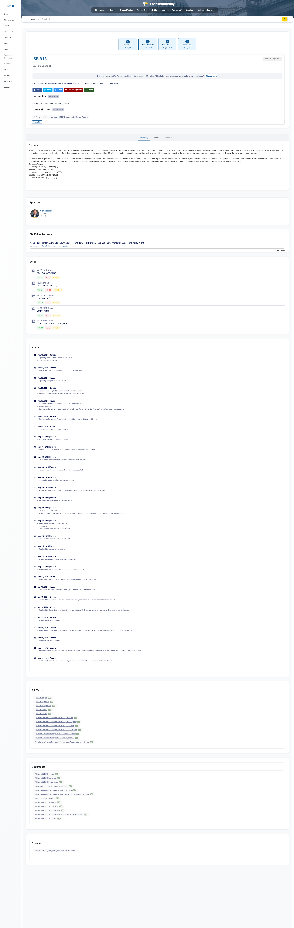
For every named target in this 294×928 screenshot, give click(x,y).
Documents (8, 81)
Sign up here (211, 76)
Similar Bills (8, 32)
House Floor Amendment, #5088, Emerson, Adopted (57, 738)
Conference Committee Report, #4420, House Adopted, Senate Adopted (62, 117)
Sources (7, 87)
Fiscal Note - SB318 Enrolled (48, 818)
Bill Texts (7, 75)
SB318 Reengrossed (45, 706)
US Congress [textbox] (29, 19)
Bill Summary (9, 20)
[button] (289, 19)
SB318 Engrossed (44, 702)
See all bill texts (58, 109)
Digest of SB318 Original (46, 774)
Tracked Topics (126, 10)
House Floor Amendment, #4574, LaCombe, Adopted (57, 734)
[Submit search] (284, 19)
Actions (6, 70)
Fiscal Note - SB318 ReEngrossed (50, 810)
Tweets (6, 26)
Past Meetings (9, 64)
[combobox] (31, 19)
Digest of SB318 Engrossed (48, 778)
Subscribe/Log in (205, 10)
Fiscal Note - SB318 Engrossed (49, 806)
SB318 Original (43, 698)
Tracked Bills (142, 10)
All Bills (154, 10)
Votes (6, 49)
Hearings (164, 10)
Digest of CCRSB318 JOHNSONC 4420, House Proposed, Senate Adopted (64, 794)
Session (189, 10)
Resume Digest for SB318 (47, 798)
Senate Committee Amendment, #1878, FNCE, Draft (57, 726)
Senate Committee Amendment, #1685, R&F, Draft (56, 718)
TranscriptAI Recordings (8, 56)
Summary (144, 138)
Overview (7, 14)
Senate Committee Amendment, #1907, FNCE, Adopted (58, 730)
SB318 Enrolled (43, 710)
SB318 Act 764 (43, 714)
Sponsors (7, 38)
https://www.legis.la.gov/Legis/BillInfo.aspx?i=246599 (55, 850)
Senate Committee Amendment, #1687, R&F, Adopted (57, 722)
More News (280, 250)
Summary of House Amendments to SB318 (53, 786)
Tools (112, 10)
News (6, 43)
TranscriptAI (177, 10)
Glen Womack (46, 211)
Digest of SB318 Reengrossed (49, 782)
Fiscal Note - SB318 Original (48, 802)
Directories (99, 10)
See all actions (53, 96)
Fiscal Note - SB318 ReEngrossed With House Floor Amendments (61, 814)
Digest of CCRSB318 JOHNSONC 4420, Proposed (55, 790)
